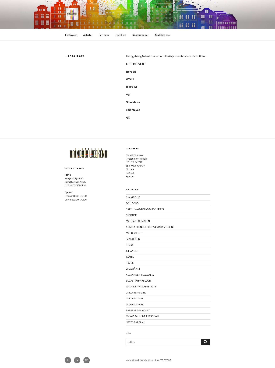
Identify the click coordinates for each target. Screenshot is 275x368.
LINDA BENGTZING (136, 292)
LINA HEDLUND (134, 298)
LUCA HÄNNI (133, 268)
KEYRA (130, 245)
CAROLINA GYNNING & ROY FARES (145, 209)
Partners (104, 35)
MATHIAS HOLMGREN (138, 221)
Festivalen (71, 35)
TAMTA (130, 256)
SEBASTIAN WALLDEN (138, 280)
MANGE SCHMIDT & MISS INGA (142, 316)
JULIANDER (132, 251)
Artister (87, 35)
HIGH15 (130, 262)
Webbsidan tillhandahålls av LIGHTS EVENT (148, 360)
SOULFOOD (132, 203)
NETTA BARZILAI (135, 322)
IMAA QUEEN (133, 239)
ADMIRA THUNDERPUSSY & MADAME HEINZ (150, 227)
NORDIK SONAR (135, 304)
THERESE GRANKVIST (138, 310)
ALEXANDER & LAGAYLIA (140, 274)
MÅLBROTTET (134, 233)
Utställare (120, 35)
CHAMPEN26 (133, 197)
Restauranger (140, 35)
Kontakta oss (162, 35)
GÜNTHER (131, 215)
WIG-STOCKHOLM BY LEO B (141, 286)
